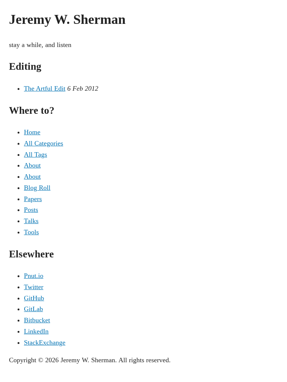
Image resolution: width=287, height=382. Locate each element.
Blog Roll (37, 187)
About (32, 165)
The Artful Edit (44, 88)
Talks (31, 221)
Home (32, 132)
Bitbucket (37, 320)
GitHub (34, 298)
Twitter (33, 287)
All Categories (43, 143)
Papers (33, 199)
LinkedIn (36, 331)
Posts (31, 209)
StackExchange (44, 342)
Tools (31, 232)
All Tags (35, 154)
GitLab (33, 309)
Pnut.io (33, 275)
